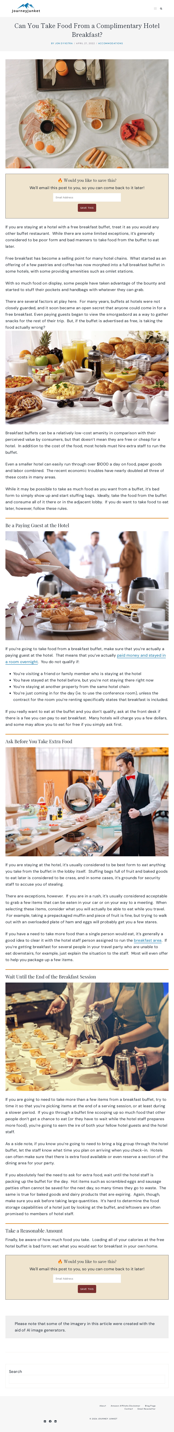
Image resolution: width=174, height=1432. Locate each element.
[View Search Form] (161, 8)
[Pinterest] (44, 1421)
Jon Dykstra (64, 43)
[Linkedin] (55, 1421)
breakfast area (147, 940)
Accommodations (110, 43)
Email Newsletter (147, 1409)
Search (15, 1371)
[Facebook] (50, 1421)
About (103, 1406)
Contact (129, 1409)
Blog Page (150, 1406)
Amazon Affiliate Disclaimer (126, 1406)
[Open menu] (155, 8)
